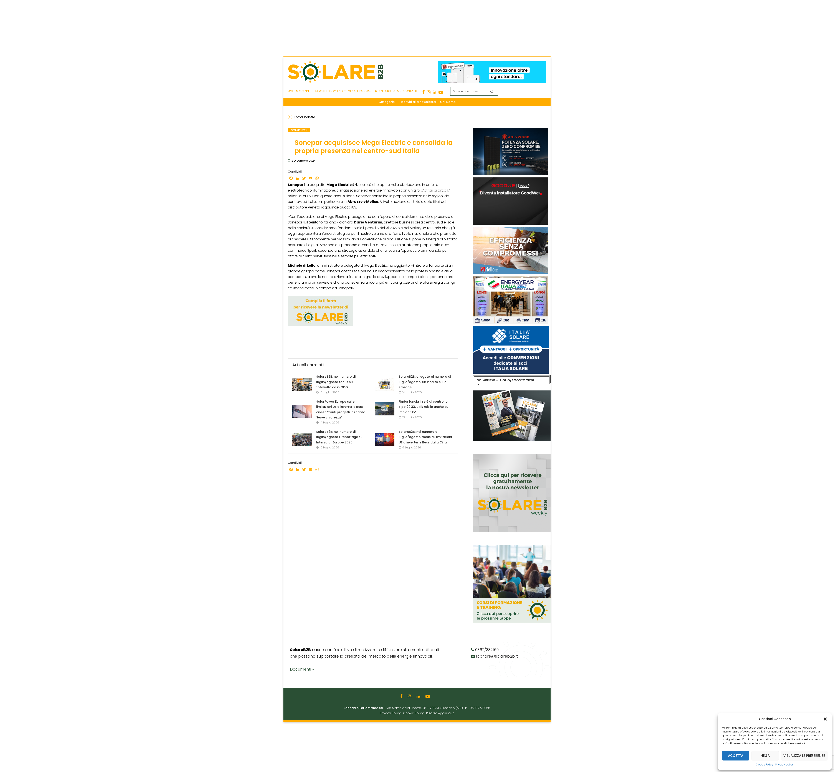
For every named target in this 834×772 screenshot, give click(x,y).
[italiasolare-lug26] (510, 328)
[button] (825, 719)
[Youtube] (441, 92)
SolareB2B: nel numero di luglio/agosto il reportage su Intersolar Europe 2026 (339, 437)
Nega (765, 755)
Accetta (735, 755)
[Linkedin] (434, 92)
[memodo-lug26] (492, 63)
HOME (290, 91)
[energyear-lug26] (510, 278)
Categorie (387, 102)
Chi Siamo (448, 102)
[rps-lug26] (510, 229)
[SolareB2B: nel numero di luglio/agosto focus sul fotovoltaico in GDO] (302, 384)
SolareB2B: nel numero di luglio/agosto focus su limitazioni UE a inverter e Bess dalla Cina (425, 437)
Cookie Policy (764, 764)
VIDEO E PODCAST (360, 91)
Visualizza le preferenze (804, 755)
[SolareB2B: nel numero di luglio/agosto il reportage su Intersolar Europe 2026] (302, 439)
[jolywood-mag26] (510, 130)
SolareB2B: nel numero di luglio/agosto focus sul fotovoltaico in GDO (336, 381)
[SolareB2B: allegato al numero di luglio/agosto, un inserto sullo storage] (384, 384)
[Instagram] (428, 92)
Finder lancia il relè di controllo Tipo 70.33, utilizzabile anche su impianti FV (423, 406)
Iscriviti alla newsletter (419, 102)
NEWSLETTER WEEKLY (329, 91)
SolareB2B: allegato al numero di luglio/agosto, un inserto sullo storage (425, 381)
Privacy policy (784, 764)
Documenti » (302, 669)
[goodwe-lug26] (510, 179)
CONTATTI (410, 91)
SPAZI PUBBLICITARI (388, 91)
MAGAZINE (303, 91)
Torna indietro (304, 117)
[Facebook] (423, 92)
